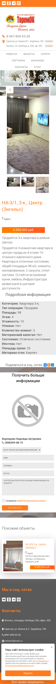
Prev (10, 185)
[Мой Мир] (52, 364)
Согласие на (26, 501)
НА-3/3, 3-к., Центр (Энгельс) (35, 546)
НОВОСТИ (11, 54)
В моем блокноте (41, 9)
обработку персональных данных (31, 501)
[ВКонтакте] (45, 364)
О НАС (37, 67)
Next (47, 185)
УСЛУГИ (45, 54)
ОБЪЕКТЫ (29, 54)
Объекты (11, 78)
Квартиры (27, 78)
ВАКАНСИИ (37, 60)
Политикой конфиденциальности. (19, 666)
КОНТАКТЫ (21, 67)
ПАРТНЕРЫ (18, 60)
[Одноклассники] (48, 364)
